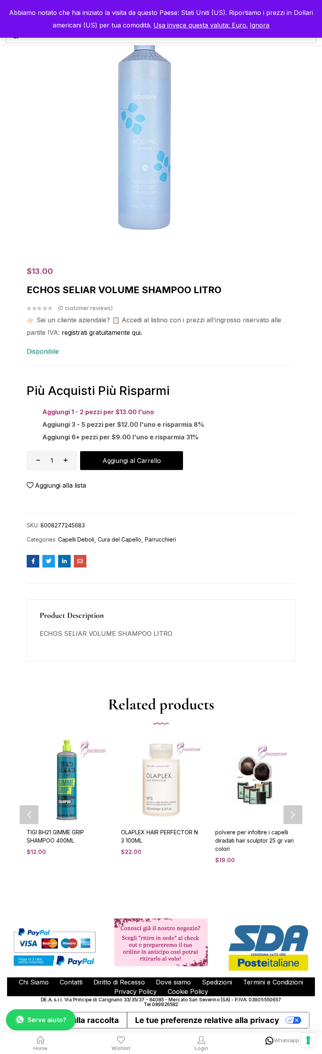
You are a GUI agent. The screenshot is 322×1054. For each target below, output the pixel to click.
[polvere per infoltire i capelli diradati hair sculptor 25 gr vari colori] (255, 780)
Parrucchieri (160, 539)
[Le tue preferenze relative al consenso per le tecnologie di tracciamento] (308, 1040)
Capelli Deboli (76, 539)
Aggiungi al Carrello (131, 461)
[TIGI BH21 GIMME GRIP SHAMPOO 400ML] (67, 780)
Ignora (259, 25)
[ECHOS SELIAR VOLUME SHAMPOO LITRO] (33, 561)
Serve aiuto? (46, 1020)
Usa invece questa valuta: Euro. (201, 25)
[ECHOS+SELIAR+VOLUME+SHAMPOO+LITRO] (48, 561)
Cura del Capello (119, 539)
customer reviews (85, 308)
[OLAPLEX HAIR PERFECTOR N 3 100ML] (161, 780)
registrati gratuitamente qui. (102, 332)
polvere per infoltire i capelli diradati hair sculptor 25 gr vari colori (254, 840)
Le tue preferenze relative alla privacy (207, 1020)
